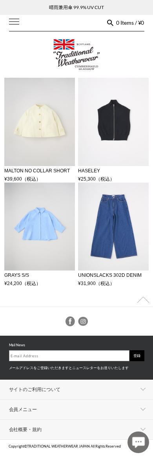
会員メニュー (23, 409)
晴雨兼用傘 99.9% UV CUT (76, 7)
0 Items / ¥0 (130, 22)
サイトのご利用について (35, 389)
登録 (136, 355)
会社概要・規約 (25, 429)
